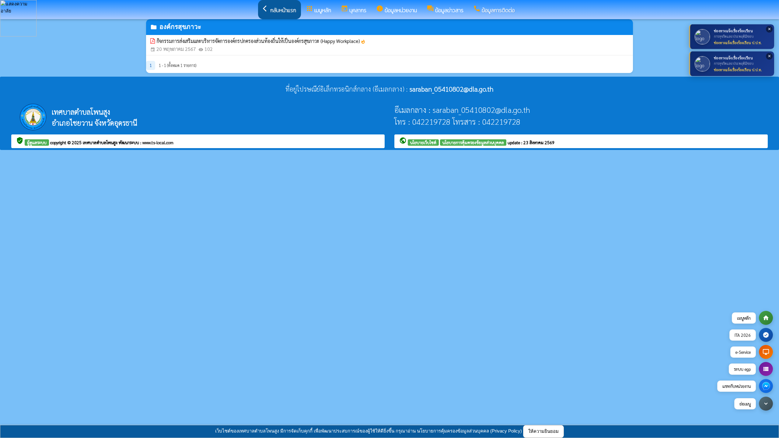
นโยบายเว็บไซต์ (423, 142)
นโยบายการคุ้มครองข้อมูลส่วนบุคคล (473, 142)
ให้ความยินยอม (543, 431)
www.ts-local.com (157, 142)
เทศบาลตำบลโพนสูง (101, 142)
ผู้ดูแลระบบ (37, 142)
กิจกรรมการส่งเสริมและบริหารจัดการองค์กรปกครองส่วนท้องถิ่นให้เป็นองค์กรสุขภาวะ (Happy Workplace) (261, 41)
